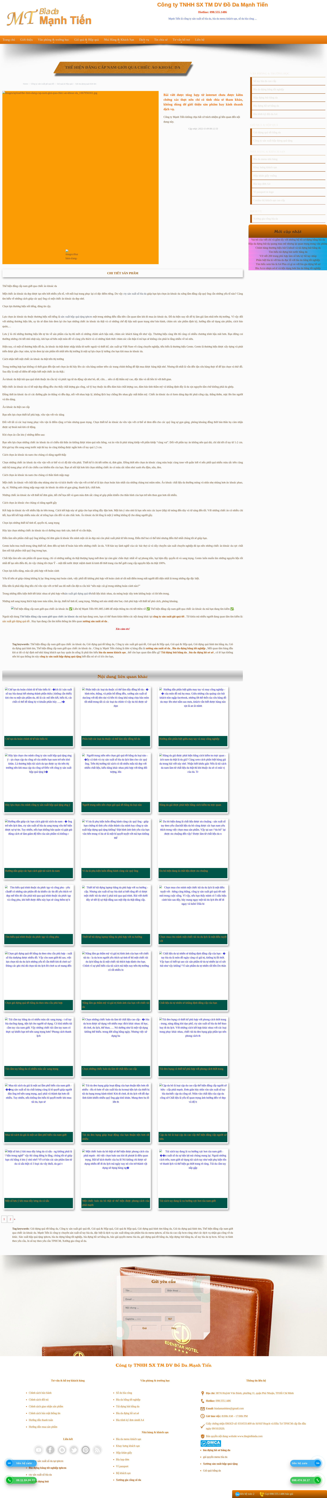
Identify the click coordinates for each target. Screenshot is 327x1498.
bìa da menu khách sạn (225, 18)
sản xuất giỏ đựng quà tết (77, 593)
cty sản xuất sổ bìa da (134, 293)
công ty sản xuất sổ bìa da (197, 18)
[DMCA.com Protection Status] (210, 1445)
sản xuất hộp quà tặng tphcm (76, 316)
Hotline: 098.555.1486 (212, 12)
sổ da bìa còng (246, 18)
